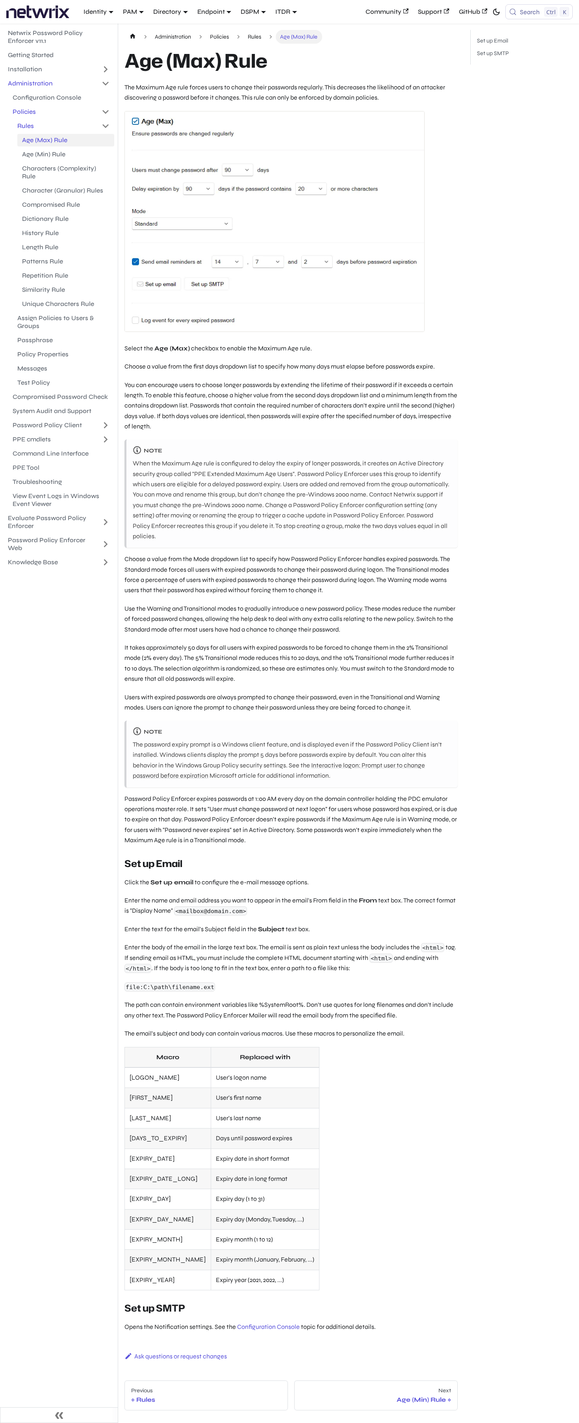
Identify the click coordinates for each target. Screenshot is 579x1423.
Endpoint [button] (211, 11)
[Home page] (132, 37)
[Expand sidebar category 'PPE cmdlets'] (105, 439)
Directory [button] (167, 11)
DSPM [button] (250, 11)
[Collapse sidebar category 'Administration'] (105, 83)
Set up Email (492, 40)
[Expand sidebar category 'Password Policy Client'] (105, 425)
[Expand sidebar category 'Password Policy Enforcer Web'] (105, 544)
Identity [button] (95, 11)
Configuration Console (268, 1326)
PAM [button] (130, 11)
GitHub (469, 11)
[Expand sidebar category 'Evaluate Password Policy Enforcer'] (105, 522)
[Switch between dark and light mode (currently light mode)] (496, 11)
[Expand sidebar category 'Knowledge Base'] (105, 562)
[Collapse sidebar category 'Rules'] (105, 126)
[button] (58, 69)
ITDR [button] (282, 11)
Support (430, 11)
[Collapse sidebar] (59, 1415)
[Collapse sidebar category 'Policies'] (105, 112)
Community (383, 11)
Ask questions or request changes (180, 1356)
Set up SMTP (493, 53)
